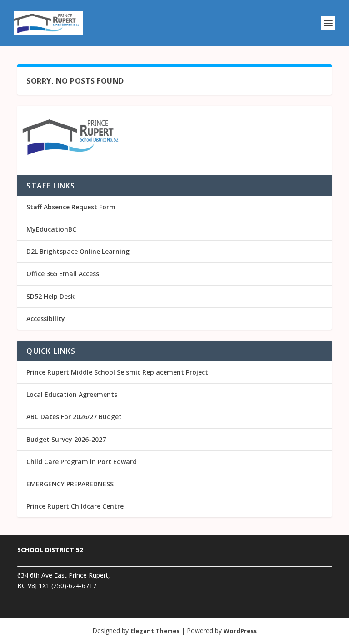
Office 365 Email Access (62, 273)
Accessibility (45, 318)
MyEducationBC (51, 229)
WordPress (240, 631)
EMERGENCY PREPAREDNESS (70, 484)
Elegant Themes (154, 631)
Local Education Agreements (71, 394)
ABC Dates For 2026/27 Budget (74, 416)
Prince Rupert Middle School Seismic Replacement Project (117, 372)
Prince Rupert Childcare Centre (75, 506)
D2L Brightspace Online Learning (78, 251)
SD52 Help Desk (50, 296)
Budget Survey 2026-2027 (66, 439)
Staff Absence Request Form (70, 207)
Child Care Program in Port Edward (81, 461)
